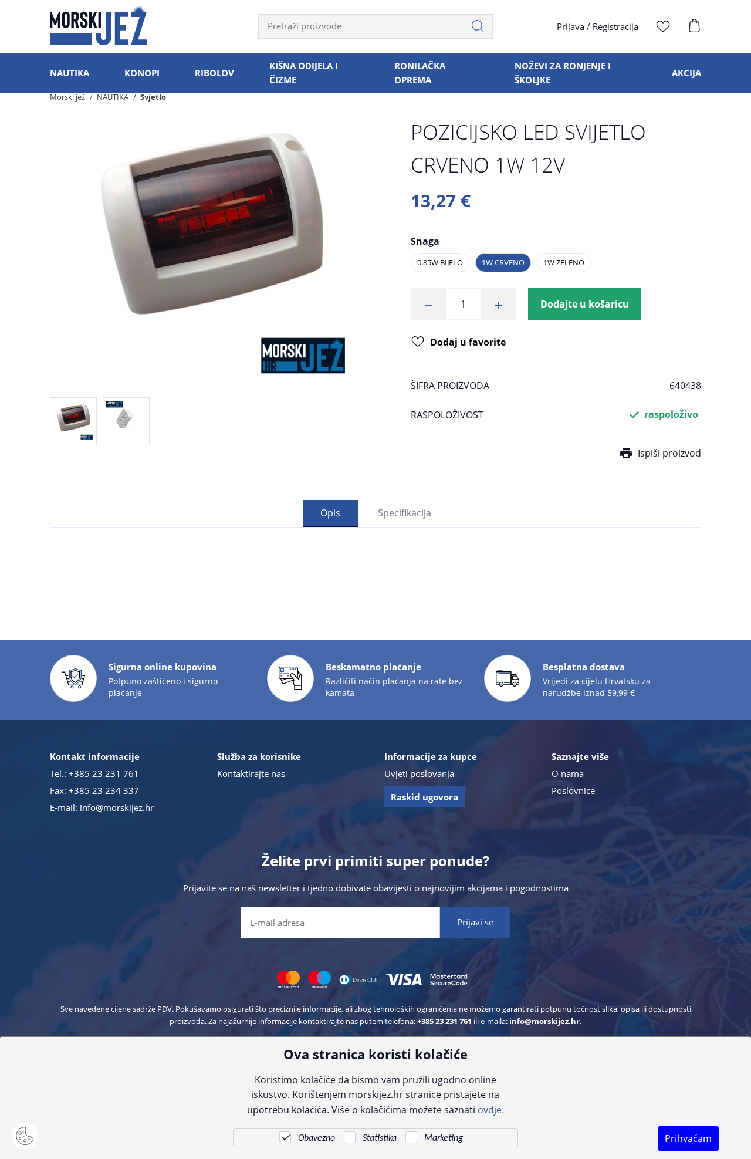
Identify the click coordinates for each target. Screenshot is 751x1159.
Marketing (443, 1138)
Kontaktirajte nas (251, 773)
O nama (568, 773)
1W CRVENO (503, 262)
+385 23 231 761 (104, 773)
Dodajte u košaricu (584, 304)
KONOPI (142, 73)
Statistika (380, 1138)
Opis (330, 512)
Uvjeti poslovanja (419, 773)
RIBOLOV (214, 73)
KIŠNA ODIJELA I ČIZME (303, 73)
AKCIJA (686, 73)
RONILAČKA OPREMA (419, 73)
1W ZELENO (563, 262)
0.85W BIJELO (440, 262)
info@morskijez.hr (117, 807)
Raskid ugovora (424, 797)
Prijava (570, 26)
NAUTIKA (69, 73)
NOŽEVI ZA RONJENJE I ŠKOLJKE (563, 73)
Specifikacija (404, 512)
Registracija (615, 26)
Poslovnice (573, 790)
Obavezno (316, 1138)
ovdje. (491, 1109)
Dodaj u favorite (468, 342)
